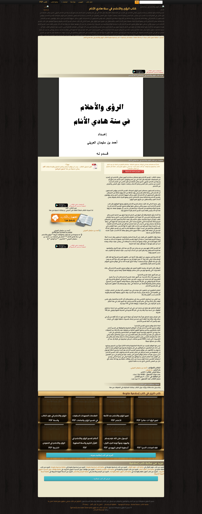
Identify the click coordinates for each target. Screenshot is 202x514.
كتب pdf (93, 504)
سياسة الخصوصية (124, 504)
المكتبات (64, 2)
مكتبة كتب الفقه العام (146, 469)
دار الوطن (149, 370)
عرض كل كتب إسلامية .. (101, 479)
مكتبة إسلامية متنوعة (58, 467)
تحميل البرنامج (60, 169)
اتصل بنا (99, 504)
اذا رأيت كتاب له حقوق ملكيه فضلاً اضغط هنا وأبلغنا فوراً (88, 507)
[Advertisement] (101, 55)
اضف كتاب (89, 2)
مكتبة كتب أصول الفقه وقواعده (120, 471)
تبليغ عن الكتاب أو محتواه (132, 171)
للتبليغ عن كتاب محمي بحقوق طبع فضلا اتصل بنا (64, 501)
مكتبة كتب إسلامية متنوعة (95, 467)
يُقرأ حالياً (72, 2)
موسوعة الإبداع (99, 509)
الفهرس (80, 2)
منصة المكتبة (135, 504)
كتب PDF (43, 2)
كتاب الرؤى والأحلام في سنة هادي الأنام (95, 37)
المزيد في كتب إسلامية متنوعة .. (101, 455)
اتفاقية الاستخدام (110, 504)
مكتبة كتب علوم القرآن (136, 467)
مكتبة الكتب (54, 2)
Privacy (85, 504)
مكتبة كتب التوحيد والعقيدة (105, 469)
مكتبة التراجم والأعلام (81, 471)
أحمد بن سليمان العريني (139, 367)
